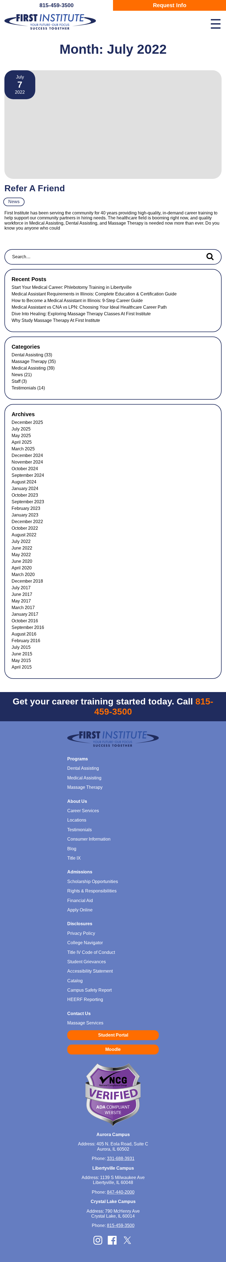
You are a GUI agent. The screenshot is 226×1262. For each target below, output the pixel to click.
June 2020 (22, 561)
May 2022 (21, 554)
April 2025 (22, 442)
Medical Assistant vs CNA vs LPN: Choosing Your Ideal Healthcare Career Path (89, 307)
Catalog (75, 980)
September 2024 (28, 475)
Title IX (74, 858)
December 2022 (27, 521)
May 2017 (21, 601)
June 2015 (22, 654)
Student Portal (113, 1035)
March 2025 (23, 448)
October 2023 (25, 495)
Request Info (169, 5)
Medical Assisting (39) (33, 368)
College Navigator (85, 942)
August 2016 (24, 634)
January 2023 (25, 515)
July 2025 (21, 429)
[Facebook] (112, 1243)
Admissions (79, 872)
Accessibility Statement (90, 971)
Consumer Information (89, 839)
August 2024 (24, 482)
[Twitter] (127, 1244)
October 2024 (25, 468)
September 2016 (28, 627)
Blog (71, 848)
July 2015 (21, 647)
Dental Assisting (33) (32, 355)
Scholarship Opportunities (92, 881)
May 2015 (21, 660)
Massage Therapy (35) (34, 361)
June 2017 (22, 594)
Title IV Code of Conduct (91, 952)
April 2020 (22, 568)
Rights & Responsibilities (92, 891)
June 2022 (22, 548)
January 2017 (25, 614)
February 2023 (26, 508)
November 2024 (27, 462)
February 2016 (26, 640)
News (14, 201)
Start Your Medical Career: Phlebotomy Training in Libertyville (72, 287)
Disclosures (79, 923)
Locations (76, 820)
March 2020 (23, 574)
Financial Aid (80, 900)
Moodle (113, 1049)
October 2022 (25, 528)
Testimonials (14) (28, 388)
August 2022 (24, 534)
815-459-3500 (56, 5)
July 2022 (21, 541)
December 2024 (27, 455)
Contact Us (79, 1013)
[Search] (210, 256)
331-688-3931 (120, 1158)
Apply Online (80, 910)
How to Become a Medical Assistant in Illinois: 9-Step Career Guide (77, 300)
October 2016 (25, 620)
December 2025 (27, 422)
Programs (77, 759)
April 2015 (22, 667)
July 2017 (21, 587)
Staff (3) (19, 381)
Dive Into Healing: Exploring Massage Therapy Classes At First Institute (81, 313)
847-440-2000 (120, 1192)
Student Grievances (86, 961)
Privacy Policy (81, 933)
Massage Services (85, 1023)
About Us (77, 801)
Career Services (83, 810)
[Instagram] (97, 1243)
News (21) (22, 374)
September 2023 (28, 501)
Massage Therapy (85, 787)
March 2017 (23, 607)
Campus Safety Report (89, 990)
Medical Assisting (84, 778)
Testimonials (79, 829)
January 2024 (25, 488)
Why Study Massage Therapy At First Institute (56, 320)
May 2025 (21, 435)
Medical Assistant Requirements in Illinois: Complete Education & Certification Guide (94, 294)
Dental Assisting (83, 768)
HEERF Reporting (85, 999)
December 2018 (27, 581)
